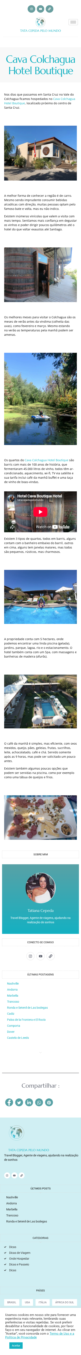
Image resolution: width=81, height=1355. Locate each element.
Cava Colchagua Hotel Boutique (46, 460)
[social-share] (9, 1102)
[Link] (49, 9)
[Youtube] (40, 9)
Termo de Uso (60, 1333)
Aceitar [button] (16, 1345)
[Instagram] (31, 9)
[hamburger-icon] (73, 22)
